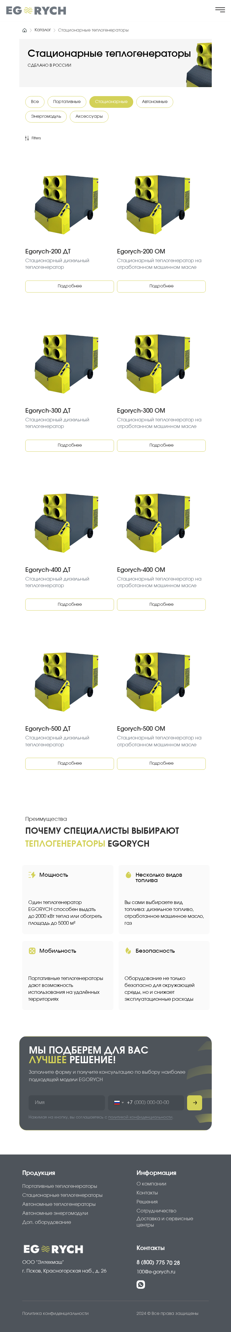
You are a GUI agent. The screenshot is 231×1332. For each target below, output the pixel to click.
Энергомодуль (46, 116)
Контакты (151, 1248)
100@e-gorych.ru (156, 1272)
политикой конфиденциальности (140, 1117)
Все (35, 102)
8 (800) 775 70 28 (158, 1263)
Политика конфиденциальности (55, 1314)
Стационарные (111, 102)
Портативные (67, 102)
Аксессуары (89, 116)
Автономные (155, 102)
